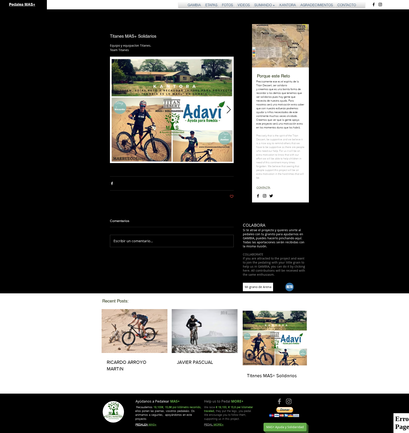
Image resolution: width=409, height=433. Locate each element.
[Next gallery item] (228, 110)
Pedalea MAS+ (22, 4)
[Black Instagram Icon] (380, 4)
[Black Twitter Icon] (271, 196)
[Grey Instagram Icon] (288, 401)
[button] (211, 5)
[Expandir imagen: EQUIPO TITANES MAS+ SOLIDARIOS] (172, 110)
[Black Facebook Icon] (373, 4)
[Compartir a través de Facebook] (112, 183)
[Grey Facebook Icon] (279, 401)
